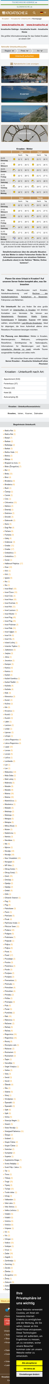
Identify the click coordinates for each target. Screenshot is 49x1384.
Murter (8, 829)
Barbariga (9, 445)
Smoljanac (10, 1099)
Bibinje (8, 459)
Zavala (8, 1268)
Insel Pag (10, 617)
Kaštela (9, 686)
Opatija (8, 883)
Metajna (9, 819)
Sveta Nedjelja (11, 1164)
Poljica (8, 944)
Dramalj (9, 510)
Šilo (7, 1088)
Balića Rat (10, 431)
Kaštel (8, 675)
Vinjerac (9, 1228)
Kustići (8, 714)
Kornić (8, 700)
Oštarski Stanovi (12, 898)
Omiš (8, 876)
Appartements (7, 316)
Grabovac (9, 542)
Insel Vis (9, 639)
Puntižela (9, 1013)
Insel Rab (10, 628)
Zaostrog (9, 1264)
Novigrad (9, 862)
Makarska (10, 772)
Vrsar (8, 1250)
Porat (8, 952)
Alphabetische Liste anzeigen (26, 64)
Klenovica (10, 696)
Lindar (8, 729)
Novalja (9, 851)
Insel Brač (10, 589)
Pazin (8, 912)
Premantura (10, 980)
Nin (7, 844)
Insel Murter (10, 614)
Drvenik (9, 517)
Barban (8, 441)
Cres (7, 499)
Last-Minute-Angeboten (32, 323)
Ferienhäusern (7, 320)
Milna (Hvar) (10, 826)
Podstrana (10, 937)
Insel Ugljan (10, 632)
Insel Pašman (11, 625)
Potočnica (10, 966)
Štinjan (8, 1135)
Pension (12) (9, 388)
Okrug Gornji (11, 869)
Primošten (10, 988)
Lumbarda (10, 761)
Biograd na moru (12, 463)
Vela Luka (10, 1203)
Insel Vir (9, 635)
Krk (7, 707)
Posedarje (10, 959)
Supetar (9, 1156)
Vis (7, 1235)
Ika (7, 581)
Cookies (8, 1354)
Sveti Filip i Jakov (13, 1167)
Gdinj (8, 538)
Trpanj (8, 1185)
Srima (8, 1117)
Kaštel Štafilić (11, 682)
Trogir (8, 1182)
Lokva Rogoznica (12, 740)
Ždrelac (9, 1271)
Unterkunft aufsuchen (24, 56)
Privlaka (9, 995)
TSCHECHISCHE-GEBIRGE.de (24, 2)
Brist (7, 477)
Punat (8, 1009)
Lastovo (9, 725)
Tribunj (8, 1178)
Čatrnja (8, 492)
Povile (8, 970)
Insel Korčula (11, 603)
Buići (8, 488)
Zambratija (10, 1261)
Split (7, 1110)
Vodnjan (9, 1246)
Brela (8, 474)
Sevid (8, 1077)
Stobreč (9, 1138)
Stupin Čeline (11, 1142)
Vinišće (9, 1221)
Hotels (34, 316)
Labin (8, 722)
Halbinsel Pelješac (13, 564)
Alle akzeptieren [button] (29, 1363)
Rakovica (9, 1020)
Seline (8, 1070)
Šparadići (9, 1103)
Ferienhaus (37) (11, 383)
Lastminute (10, 1365)
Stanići (8, 1124)
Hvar (8, 567)
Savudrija (9, 1063)
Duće (8, 524)
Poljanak (9, 941)
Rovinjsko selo (11, 1045)
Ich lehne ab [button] (29, 1368)
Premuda (9, 984)
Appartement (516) (12, 379)
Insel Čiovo (11, 592)
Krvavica (9, 711)
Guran (8, 560)
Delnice (9, 506)
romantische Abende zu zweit (16, 349)
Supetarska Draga (13, 1160)
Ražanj (8, 1027)
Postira (8, 962)
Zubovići (9, 1282)
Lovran (8, 750)
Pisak (8, 919)
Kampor (9, 664)
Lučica (8, 758)
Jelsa (8, 657)
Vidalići (9, 1214)
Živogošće (10, 1275)
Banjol (8, 438)
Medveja (9, 811)
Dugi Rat (9, 528)
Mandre (9, 786)
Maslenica (10, 804)
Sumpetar (9, 1153)
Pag (7, 901)
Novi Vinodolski (12, 858)
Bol (7, 470)
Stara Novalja (11, 1128)
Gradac (9, 546)
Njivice (8, 847)
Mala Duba (10, 776)
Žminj (8, 1279)
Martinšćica (10, 801)
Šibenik (40, 198)
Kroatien (12, 413)
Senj (7, 1074)
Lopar (8, 747)
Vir (7, 1232)
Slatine (8, 1092)
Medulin (9, 808)
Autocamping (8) (11, 397)
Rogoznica (10, 1034)
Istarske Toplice (12, 646)
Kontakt (8, 1316)
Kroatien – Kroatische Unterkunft (16, 19)
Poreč (40, 152)
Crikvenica (10, 502)
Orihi (7, 894)
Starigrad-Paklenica (14, 1131)
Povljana (9, 973)
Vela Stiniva (10, 1207)
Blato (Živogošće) (13, 466)
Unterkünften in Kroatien (24, 310)
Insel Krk (10, 607)
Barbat (8, 449)
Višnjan (9, 1239)
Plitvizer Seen (12, 926)
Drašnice (9, 513)
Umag (8, 1196)
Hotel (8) (7, 392)
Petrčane (9, 916)
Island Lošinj (11, 643)
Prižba (8, 998)
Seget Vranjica (11, 1067)
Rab (8, 1016)
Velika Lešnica (11, 1210)
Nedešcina (10, 833)
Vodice (9, 1243)
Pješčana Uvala (12, 923)
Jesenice (9, 661)
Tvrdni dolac (10, 1192)
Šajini (8, 1059)
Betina (8, 456)
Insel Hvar (10, 599)
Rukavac (9, 1049)
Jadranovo (10, 650)
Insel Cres (10, 596)
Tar (7, 1171)
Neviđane (9, 840)
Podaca (9, 930)
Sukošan (9, 1149)
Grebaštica (10, 553)
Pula (21, 152)
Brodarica (9, 481)
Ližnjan (8, 736)
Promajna (9, 1002)
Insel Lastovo (11, 610)
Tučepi (9, 1189)
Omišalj (9, 880)
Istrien (45, 320)
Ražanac (9, 1023)
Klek (7, 693)
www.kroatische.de (13, 25)
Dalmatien (22, 320)
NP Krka (9, 865)
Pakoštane (10, 908)
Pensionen (22, 316)
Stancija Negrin (12, 1120)
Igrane (8, 578)
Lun (7, 765)
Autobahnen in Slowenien (34, 297)
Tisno (8, 1174)
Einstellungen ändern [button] (29, 1374)
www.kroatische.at (37, 25)
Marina (9, 793)
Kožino (8, 704)
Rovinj (8, 1041)
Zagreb (8, 1257)
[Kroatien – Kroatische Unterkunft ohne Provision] (14, 13)
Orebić (8, 890)
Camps (44, 316)
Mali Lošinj (10, 779)
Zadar (21, 198)
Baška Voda (11, 452)
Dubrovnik (10, 520)
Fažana (9, 531)
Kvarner (32, 320)
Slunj (8, 1095)
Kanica (8, 668)
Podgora (9, 934)
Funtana (9, 535)
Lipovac (9, 732)
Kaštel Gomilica (12, 678)
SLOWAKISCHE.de (24, 7)
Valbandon (10, 1200)
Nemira (8, 837)
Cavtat (8, 495)
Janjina (8, 653)
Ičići (7, 571)
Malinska (9, 783)
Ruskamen (10, 1052)
